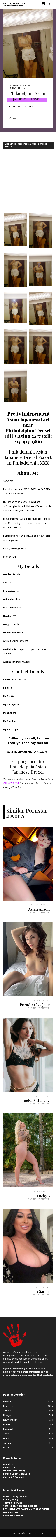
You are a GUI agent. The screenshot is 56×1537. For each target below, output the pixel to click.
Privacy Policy (10, 1499)
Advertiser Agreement (15, 1496)
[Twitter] (19, 112)
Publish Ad (9, 1467)
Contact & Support (13, 1477)
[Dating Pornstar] (14, 4)
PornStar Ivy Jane (35, 1004)
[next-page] (50, 1304)
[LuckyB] (28, 1150)
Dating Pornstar (22, 106)
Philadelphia (18, 88)
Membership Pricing (14, 1470)
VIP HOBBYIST (11, 783)
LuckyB (43, 1195)
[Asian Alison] (28, 864)
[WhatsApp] (34, 112)
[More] (41, 112)
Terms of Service (12, 1502)
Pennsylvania (18, 85)
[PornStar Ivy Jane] (28, 959)
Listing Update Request (16, 1473)
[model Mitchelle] (28, 1055)
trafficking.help (31, 1371)
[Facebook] (12, 112)
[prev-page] (45, 1304)
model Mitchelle (35, 1100)
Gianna (43, 1291)
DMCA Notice (10, 1512)
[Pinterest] (27, 112)
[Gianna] (28, 1246)
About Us (8, 1464)
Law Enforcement (13, 1515)
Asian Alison (39, 908)
